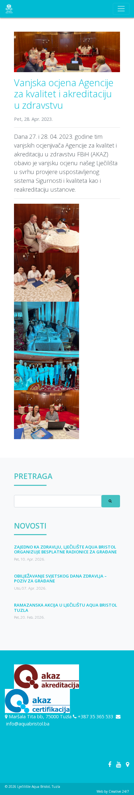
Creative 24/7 (119, 791)
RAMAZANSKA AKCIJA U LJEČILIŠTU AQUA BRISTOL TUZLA (65, 607)
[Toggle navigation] (121, 9)
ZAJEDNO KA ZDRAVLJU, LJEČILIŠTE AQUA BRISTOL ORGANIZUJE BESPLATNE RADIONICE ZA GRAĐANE (65, 549)
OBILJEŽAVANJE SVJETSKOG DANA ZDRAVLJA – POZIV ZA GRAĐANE (60, 578)
